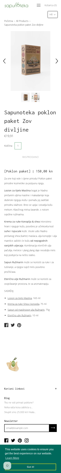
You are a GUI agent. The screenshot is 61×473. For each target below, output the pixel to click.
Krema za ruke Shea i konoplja (23, 304)
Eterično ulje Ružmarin (19, 315)
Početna (8, 21)
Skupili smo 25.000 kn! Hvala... (20, 412)
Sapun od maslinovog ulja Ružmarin (26, 309)
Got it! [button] (30, 466)
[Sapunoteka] (6, 325)
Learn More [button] (12, 458)
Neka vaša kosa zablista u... (18, 407)
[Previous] (4, 61)
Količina (8, 145)
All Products (22, 21)
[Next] (57, 61)
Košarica (51, 5)
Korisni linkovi (14, 388)
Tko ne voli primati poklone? (19, 402)
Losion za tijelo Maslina (20, 298)
